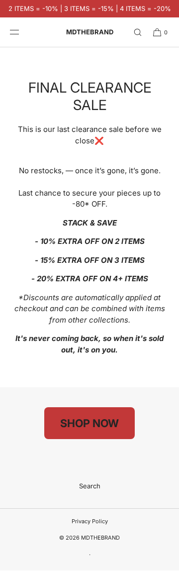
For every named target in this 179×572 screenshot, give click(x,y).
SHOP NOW (89, 423)
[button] (133, 32)
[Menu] (22, 32)
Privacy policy (90, 521)
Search (89, 486)
